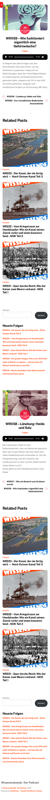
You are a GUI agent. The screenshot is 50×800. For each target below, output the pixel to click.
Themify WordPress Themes (31, 791)
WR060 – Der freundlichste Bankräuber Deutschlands (24, 102)
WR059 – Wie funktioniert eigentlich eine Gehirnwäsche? (25, 42)
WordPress (14, 791)
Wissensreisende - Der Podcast (15, 788)
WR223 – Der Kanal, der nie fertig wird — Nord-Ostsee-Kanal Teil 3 (23, 175)
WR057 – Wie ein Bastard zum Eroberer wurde (26, 483)
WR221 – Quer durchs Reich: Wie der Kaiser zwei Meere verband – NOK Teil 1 (24, 289)
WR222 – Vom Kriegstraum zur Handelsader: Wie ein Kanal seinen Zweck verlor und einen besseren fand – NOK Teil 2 (23, 231)
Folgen (25, 51)
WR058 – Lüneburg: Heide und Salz (24, 96)
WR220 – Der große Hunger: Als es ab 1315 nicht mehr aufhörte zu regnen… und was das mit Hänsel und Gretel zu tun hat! (25, 362)
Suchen (6, 310)
